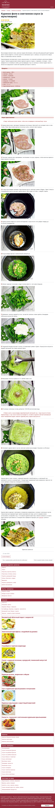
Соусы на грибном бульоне (9, 754)
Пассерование (5, 748)
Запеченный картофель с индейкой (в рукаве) (19, 632)
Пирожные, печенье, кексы (9, 574)
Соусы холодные (6, 767)
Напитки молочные (7, 739)
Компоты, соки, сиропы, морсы (10, 785)
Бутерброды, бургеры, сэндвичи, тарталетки (14, 609)
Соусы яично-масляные (8, 774)
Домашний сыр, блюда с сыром (10, 611)
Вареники (4, 580)
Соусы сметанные (6, 759)
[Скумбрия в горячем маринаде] (8, 652)
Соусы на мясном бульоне (9, 750)
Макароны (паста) (6, 595)
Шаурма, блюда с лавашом (9, 606)
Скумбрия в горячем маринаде (14, 646)
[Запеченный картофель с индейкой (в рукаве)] (8, 638)
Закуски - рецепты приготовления (11, 613)
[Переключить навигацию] (52, 7)
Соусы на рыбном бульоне (9, 752)
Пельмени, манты (6, 604)
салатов (41, 517)
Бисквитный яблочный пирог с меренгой (17, 617)
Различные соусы (6, 765)
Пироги (4, 567)
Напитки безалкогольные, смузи (10, 737)
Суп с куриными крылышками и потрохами (18, 689)
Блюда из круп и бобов (8, 593)
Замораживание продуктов (9, 789)
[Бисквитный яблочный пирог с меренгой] (8, 624)
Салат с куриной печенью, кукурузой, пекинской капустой (24, 660)
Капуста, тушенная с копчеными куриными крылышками (24, 717)
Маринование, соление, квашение (11, 780)
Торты (3, 569)
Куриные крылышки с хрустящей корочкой (18, 703)
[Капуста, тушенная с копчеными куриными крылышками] (8, 724)
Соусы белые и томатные (8, 756)
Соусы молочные (6, 772)
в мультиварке (6, 556)
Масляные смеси (6, 761)
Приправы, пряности (7, 763)
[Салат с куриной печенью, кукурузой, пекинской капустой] (8, 667)
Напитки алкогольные (7, 741)
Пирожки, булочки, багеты (9, 571)
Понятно (47, 805)
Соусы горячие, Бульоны (8, 769)
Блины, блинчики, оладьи (8, 578)
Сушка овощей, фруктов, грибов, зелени (12, 787)
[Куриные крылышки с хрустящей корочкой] (8, 709)
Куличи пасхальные (7, 584)
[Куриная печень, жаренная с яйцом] (8, 681)
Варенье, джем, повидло (8, 783)
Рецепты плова (6, 591)
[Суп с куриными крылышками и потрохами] (8, 695)
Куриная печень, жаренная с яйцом (15, 674)
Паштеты (4, 602)
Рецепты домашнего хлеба (9, 582)
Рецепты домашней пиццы (9, 576)
